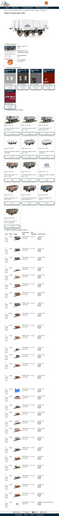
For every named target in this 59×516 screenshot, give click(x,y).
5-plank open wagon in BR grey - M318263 (46, 151)
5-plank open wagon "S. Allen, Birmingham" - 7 (11, 127)
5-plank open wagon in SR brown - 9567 (10, 197)
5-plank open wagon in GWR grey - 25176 (29, 151)
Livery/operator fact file (10, 87)
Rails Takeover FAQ (42, 8)
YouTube (44, 512)
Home (7, 8)
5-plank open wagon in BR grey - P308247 (46, 174)
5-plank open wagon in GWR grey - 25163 (29, 174)
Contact (32, 514)
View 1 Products (47, 84)
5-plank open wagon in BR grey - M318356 (12, 151)
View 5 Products (8, 103)
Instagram (27, 512)
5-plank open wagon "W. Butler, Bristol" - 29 (45, 127)
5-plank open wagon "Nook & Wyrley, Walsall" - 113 (29, 197)
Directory (15, 8)
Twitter (36, 512)
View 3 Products (8, 84)
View (12, 133)
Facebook (17, 512)
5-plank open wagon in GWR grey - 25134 (29, 127)
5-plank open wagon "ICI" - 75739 (45, 197)
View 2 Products (21, 84)
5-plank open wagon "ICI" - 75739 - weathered (11, 220)
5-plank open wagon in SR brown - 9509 (10, 174)
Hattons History (28, 8)
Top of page (19, 514)
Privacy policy (39, 514)
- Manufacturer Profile (22, 52)
